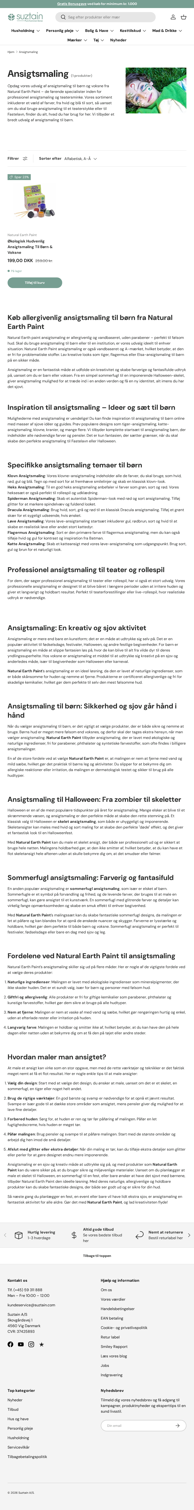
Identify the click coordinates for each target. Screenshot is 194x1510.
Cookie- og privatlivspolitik (124, 1327)
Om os (106, 1289)
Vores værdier (113, 1299)
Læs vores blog (114, 1356)
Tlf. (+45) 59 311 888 (25, 1289)
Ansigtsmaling (28, 52)
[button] (183, 17)
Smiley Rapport (114, 1346)
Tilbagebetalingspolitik (27, 1456)
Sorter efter (50, 158)
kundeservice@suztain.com (31, 1305)
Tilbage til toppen (97, 1256)
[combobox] (105, 17)
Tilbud (13, 1409)
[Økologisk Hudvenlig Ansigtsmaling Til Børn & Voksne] (35, 201)
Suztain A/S (26, 1493)
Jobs (105, 1365)
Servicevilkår (19, 1447)
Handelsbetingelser (118, 1308)
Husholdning (18, 1437)
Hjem (11, 52)
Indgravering (112, 1374)
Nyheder (118, 40)
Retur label (110, 1337)
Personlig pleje (20, 1428)
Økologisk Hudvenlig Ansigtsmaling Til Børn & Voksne (30, 247)
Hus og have (18, 1418)
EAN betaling (112, 1318)
